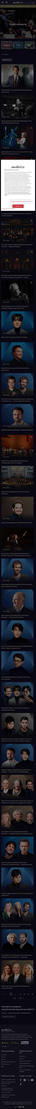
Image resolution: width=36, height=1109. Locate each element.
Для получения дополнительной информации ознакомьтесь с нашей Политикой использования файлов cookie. (17, 194)
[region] (18, 185)
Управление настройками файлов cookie (21, 201)
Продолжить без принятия (8, 208)
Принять (18, 206)
